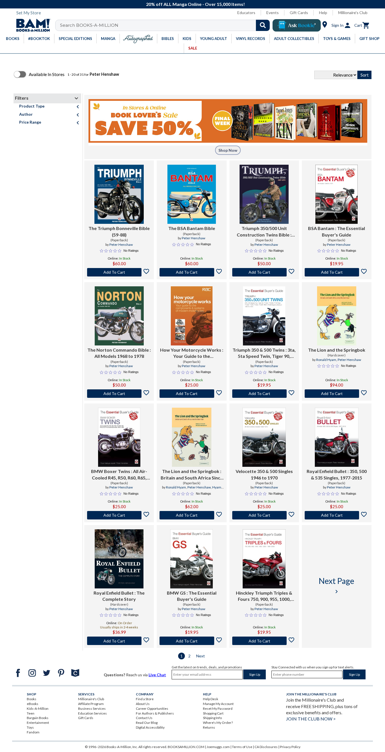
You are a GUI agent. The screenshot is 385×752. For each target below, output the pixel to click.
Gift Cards (299, 12)
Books (31, 699)
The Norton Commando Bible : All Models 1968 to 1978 (119, 353)
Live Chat (157, 674)
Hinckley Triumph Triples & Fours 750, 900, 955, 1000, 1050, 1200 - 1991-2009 (264, 596)
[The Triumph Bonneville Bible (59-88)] (119, 194)
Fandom (33, 732)
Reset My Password (218, 708)
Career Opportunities (152, 708)
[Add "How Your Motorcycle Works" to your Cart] (192, 393)
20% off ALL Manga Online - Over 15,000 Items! (195, 4)
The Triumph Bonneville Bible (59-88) (119, 231)
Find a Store (145, 699)
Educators (246, 12)
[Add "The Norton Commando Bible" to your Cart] (119, 393)
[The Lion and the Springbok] (337, 316)
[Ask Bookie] (297, 25)
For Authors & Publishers (155, 713)
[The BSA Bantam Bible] (191, 194)
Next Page (336, 585)
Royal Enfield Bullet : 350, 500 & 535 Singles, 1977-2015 (337, 474)
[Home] (31, 25)
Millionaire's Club (353, 12)
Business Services (92, 708)
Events (272, 12)
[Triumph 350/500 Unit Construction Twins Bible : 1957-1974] (264, 194)
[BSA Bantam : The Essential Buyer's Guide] (336, 194)
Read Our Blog (147, 722)
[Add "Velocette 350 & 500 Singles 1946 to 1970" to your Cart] (264, 515)
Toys (30, 727)
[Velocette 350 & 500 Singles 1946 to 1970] (264, 437)
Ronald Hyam (326, 360)
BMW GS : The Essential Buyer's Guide (191, 596)
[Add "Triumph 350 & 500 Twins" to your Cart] (264, 393)
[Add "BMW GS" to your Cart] (192, 641)
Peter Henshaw (121, 244)
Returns (209, 727)
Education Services (92, 713)
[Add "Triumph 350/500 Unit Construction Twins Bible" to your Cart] (264, 272)
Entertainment (38, 722)
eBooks (32, 704)
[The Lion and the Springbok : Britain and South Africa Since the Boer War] (192, 437)
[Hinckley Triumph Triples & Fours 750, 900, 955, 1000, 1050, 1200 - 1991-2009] (264, 559)
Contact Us (144, 718)
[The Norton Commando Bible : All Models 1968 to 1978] (119, 316)
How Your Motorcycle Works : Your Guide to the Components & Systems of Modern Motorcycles (191, 353)
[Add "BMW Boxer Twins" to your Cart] (119, 515)
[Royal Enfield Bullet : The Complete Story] (119, 559)
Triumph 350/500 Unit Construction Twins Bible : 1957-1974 (264, 232)
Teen (30, 713)
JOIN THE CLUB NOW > (311, 718)
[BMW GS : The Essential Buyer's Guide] (191, 559)
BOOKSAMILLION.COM (186, 747)
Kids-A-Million (37, 708)
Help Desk (210, 699)
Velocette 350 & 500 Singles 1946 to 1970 (264, 474)
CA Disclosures (266, 747)
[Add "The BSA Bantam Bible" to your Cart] (192, 272)
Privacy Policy (290, 747)
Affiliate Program (91, 704)
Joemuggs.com (218, 747)
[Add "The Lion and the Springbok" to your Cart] (337, 393)
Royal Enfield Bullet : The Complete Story (119, 596)
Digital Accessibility (150, 727)
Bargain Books (37, 718)
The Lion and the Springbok (336, 349)
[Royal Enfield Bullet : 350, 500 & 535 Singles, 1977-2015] (336, 437)
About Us (143, 704)
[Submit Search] (263, 25)
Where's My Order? (218, 722)
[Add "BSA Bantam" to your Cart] (337, 272)
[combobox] (166, 25)
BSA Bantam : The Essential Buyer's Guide (336, 231)
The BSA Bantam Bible (191, 228)
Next (200, 655)
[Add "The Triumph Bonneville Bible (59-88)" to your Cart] (119, 272)
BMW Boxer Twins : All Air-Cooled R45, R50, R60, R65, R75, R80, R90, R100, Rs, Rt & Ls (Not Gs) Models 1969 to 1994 (119, 474)
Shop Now (227, 150)
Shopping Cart (213, 713)
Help (323, 12)
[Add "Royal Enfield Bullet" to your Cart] (337, 515)
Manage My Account (218, 704)
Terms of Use (242, 747)
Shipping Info (212, 718)
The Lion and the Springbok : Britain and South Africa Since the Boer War (192, 474)
